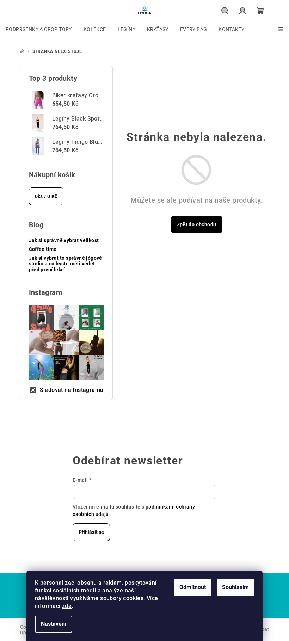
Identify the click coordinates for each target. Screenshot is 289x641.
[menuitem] (39, 29)
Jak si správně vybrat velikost (64, 240)
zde (67, 606)
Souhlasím (235, 587)
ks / (46, 196)
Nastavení (53, 624)
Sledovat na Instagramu (72, 390)
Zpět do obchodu (196, 224)
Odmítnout (192, 587)
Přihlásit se (91, 532)
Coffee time (43, 249)
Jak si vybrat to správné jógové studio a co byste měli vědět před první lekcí (65, 264)
